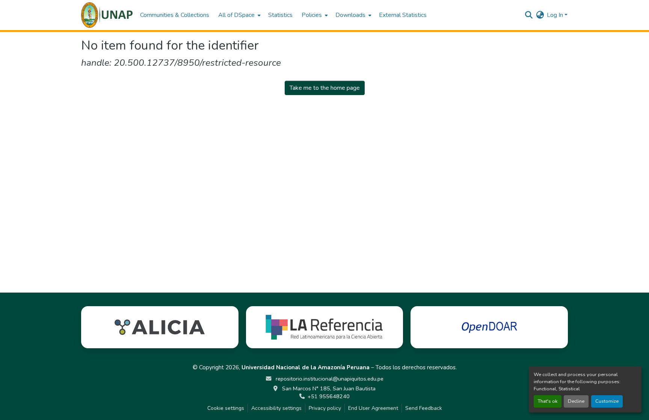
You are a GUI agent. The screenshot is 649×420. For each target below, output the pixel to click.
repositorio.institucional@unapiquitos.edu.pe (328, 378)
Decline (576, 401)
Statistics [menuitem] (280, 15)
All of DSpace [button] (236, 15)
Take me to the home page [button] (325, 88)
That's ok (547, 401)
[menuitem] (239, 15)
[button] (107, 15)
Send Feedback (423, 408)
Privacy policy (325, 408)
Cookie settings (225, 408)
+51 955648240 (329, 396)
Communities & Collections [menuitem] (174, 15)
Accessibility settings (276, 408)
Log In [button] (555, 15)
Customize (607, 401)
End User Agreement (373, 408)
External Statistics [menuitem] (403, 15)
